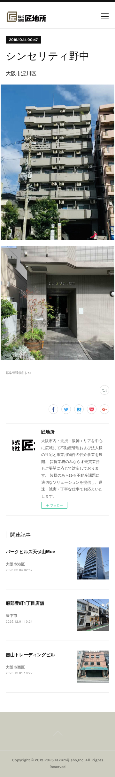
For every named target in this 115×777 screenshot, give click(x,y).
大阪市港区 (15, 563)
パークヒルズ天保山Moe (30, 551)
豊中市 (11, 615)
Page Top (57, 734)
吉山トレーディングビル (30, 654)
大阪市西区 (15, 666)
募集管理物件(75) (18, 372)
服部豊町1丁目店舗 (25, 603)
